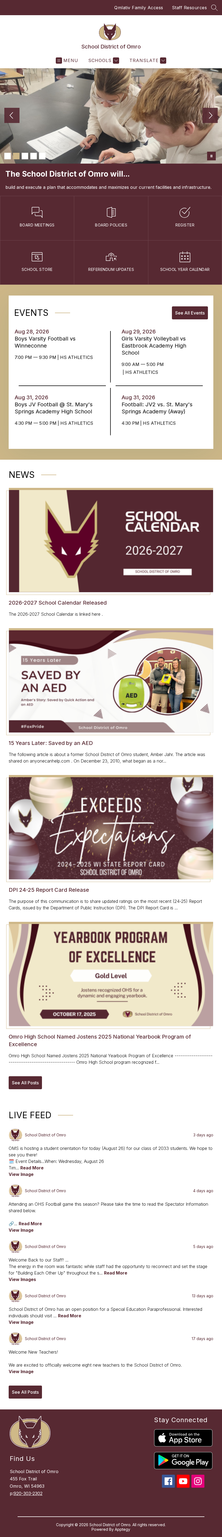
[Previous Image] (11, 116)
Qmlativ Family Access (138, 7)
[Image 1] (7, 156)
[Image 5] (42, 156)
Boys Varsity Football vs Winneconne (45, 355)
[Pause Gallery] (211, 156)
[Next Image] (210, 116)
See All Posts (25, 1095)
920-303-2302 (28, 1506)
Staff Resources (189, 7)
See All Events (190, 326)
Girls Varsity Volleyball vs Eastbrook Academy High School (154, 358)
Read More (32, 1180)
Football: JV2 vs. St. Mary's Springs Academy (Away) (157, 421)
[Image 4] (33, 156)
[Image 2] (16, 156)
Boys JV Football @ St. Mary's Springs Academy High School (55, 421)
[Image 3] (25, 156)
